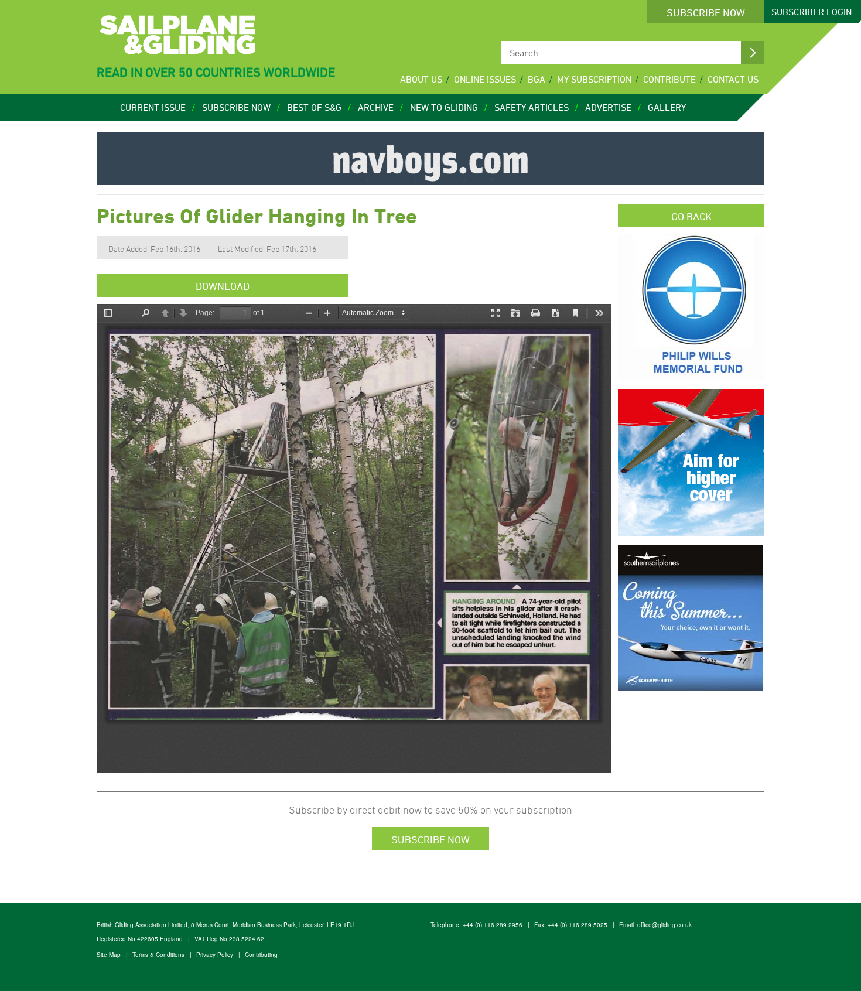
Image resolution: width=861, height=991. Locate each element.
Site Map (109, 955)
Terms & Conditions (158, 955)
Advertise (608, 107)
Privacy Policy (214, 955)
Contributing (261, 955)
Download (223, 286)
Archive (376, 107)
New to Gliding (444, 107)
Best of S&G (314, 107)
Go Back (691, 216)
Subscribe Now (706, 12)
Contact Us (733, 79)
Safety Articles (531, 107)
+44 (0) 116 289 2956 (492, 925)
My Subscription (594, 79)
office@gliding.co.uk (664, 925)
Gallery (667, 107)
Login (811, 11)
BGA (536, 79)
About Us (421, 79)
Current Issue (153, 107)
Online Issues (485, 79)
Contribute (669, 79)
